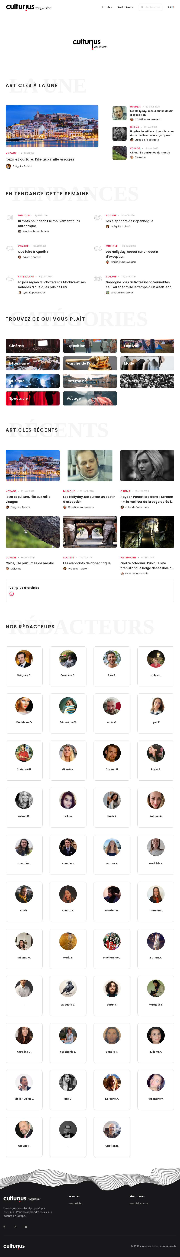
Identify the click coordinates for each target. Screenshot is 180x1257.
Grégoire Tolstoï (22, 166)
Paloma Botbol (32, 257)
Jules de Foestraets (147, 140)
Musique (135, 106)
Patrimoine (26, 276)
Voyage (11, 153)
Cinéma (134, 127)
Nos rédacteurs (139, 1203)
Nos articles (76, 1203)
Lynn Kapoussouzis (34, 292)
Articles (107, 7)
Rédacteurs (125, 7)
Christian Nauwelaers (148, 119)
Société (111, 215)
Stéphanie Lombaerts (36, 231)
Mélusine (140, 157)
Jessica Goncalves (122, 292)
